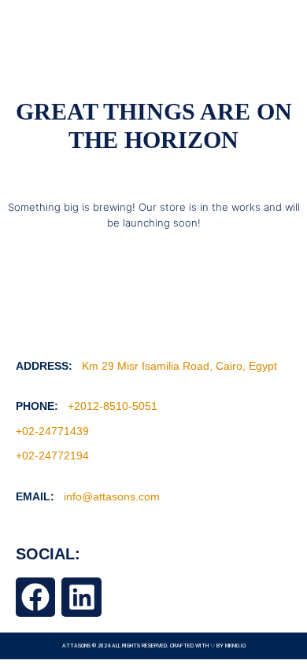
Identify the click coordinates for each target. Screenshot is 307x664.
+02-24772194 (52, 455)
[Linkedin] (81, 597)
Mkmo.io (235, 646)
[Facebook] (35, 597)
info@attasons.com (112, 496)
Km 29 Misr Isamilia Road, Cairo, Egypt (179, 366)
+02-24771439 (52, 431)
